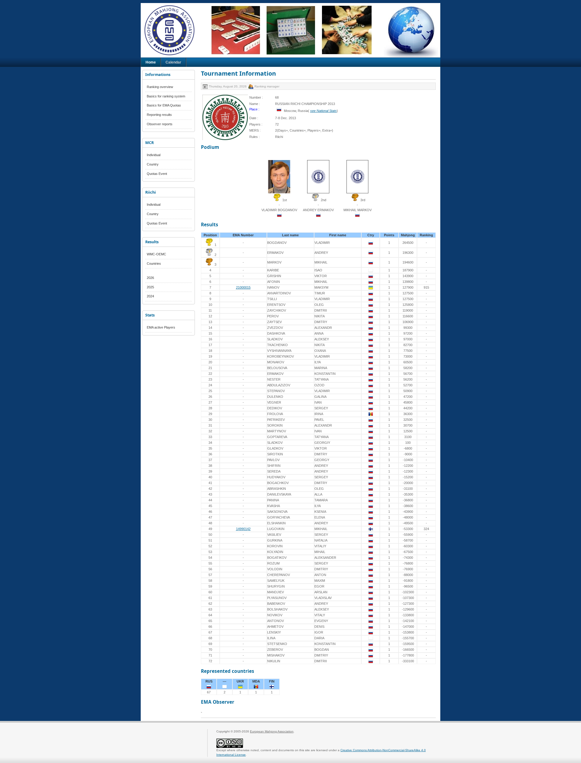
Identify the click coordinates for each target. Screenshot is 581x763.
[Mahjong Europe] (172, 30)
